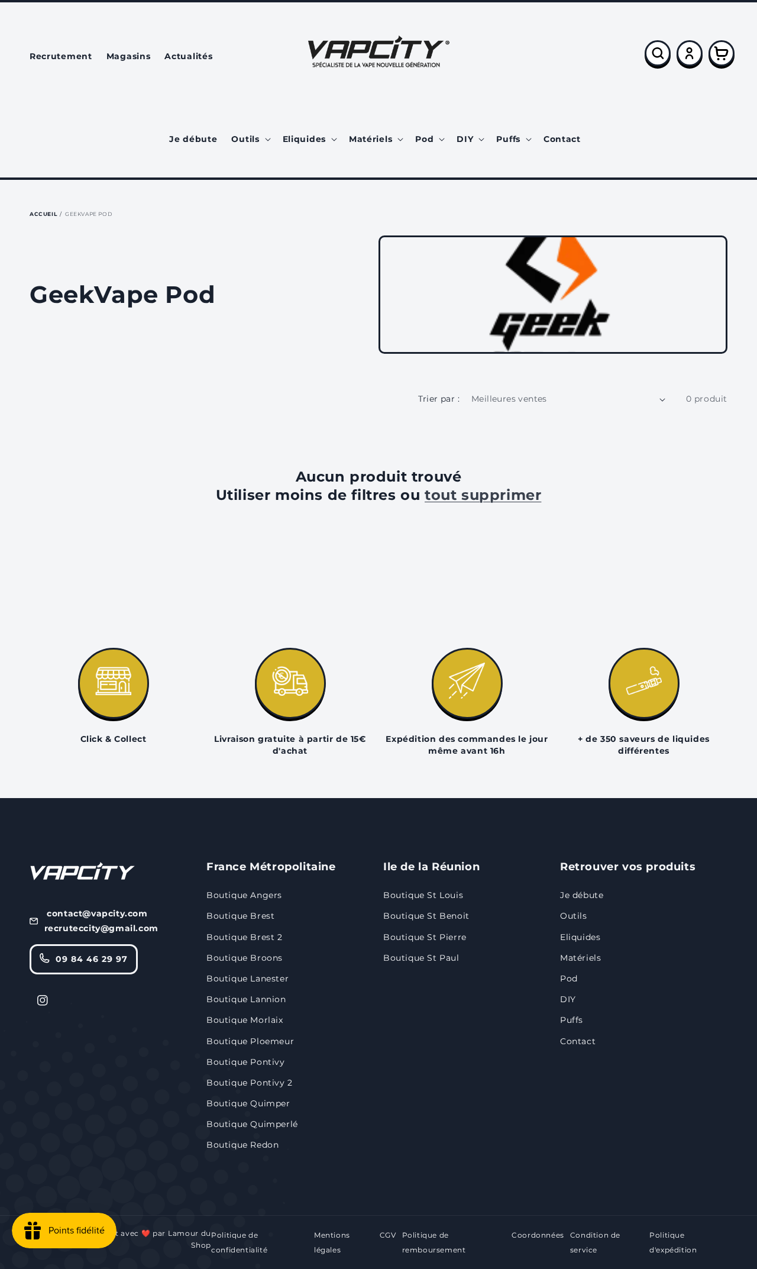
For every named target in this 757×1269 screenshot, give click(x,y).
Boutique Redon (242, 1144)
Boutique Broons (244, 957)
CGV (388, 1235)
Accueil (43, 214)
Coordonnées (538, 1235)
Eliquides (580, 937)
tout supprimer (483, 494)
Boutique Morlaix (244, 1020)
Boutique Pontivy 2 (249, 1082)
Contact (578, 1041)
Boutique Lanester (247, 978)
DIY (568, 999)
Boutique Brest (240, 915)
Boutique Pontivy (245, 1062)
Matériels (580, 957)
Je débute (581, 895)
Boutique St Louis (423, 895)
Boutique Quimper (248, 1103)
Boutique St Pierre (425, 937)
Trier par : (439, 398)
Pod (569, 978)
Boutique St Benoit (426, 915)
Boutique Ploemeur (250, 1041)
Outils (573, 915)
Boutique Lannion (246, 999)
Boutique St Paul (421, 957)
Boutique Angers (244, 895)
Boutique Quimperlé (252, 1124)
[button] (249, 139)
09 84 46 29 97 (92, 959)
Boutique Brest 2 (244, 937)
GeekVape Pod (88, 214)
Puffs (571, 1020)
